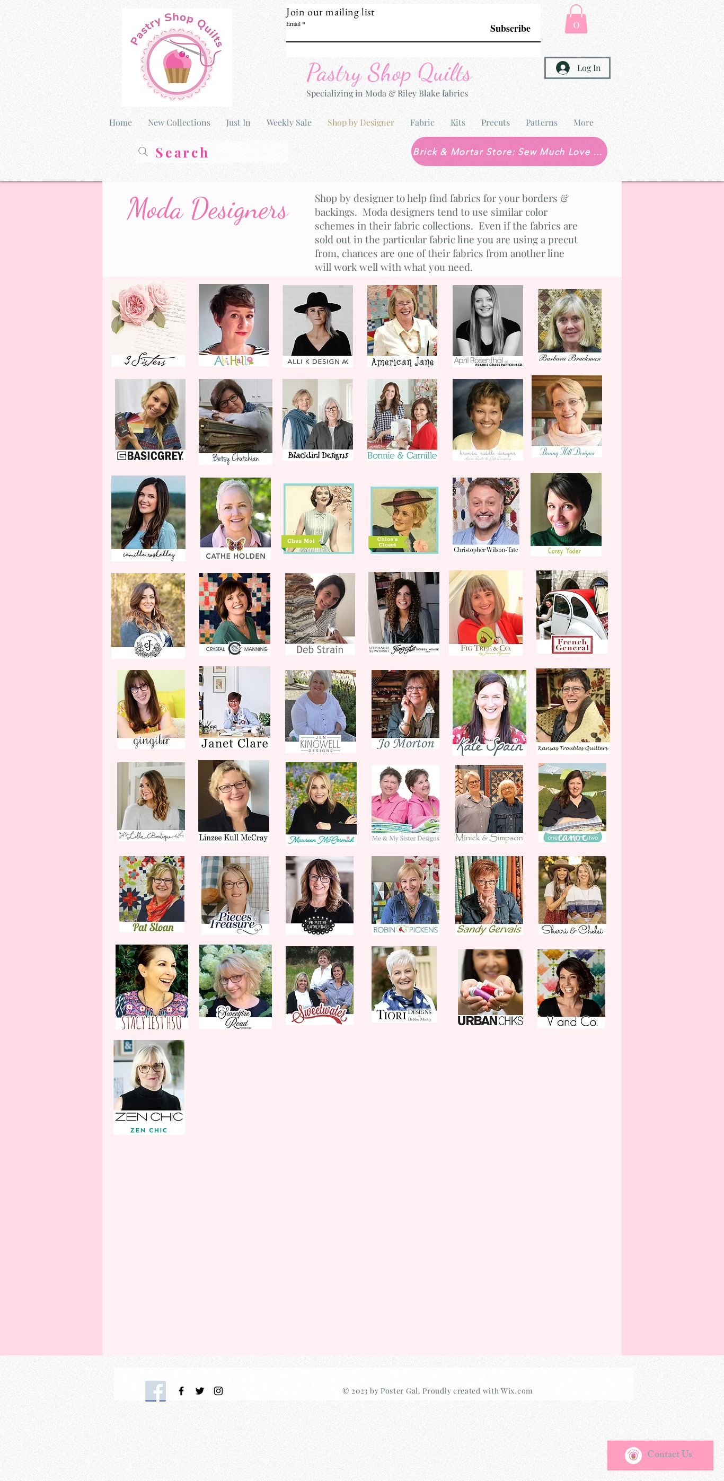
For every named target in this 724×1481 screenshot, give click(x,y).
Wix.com (517, 1391)
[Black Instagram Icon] (218, 1391)
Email (293, 23)
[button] (576, 18)
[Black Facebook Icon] (181, 1391)
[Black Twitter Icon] (200, 1391)
